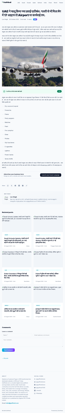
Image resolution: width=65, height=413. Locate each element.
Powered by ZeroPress (57, 410)
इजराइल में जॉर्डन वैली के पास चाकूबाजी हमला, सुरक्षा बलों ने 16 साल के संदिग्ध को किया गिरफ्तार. (48, 311)
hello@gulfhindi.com (12, 403)
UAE (19, 2)
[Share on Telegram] (22, 185)
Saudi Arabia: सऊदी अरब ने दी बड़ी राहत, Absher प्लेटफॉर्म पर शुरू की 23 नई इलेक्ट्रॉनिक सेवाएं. (48, 240)
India (45, 2)
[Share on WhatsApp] (7, 185)
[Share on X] (11, 185)
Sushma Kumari (57, 316)
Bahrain (40, 2)
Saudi (23, 2)
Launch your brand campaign (50, 175)
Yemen (61, 2)
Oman (50, 2)
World (55, 2)
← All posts (5, 358)
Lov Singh (5, 19)
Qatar (34, 2)
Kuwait (29, 2)
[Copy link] (26, 185)
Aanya (27, 246)
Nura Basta (26, 281)
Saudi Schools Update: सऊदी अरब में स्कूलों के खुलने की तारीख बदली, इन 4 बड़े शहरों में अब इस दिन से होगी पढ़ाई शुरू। (16, 240)
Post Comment (8, 350)
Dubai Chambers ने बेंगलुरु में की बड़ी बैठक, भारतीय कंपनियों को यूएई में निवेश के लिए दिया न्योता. (16, 276)
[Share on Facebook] (15, 185)
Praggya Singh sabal (56, 246)
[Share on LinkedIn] (19, 185)
